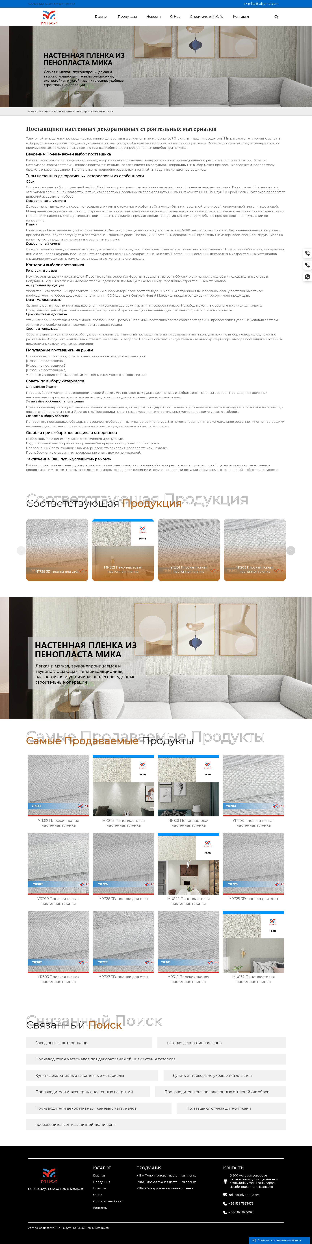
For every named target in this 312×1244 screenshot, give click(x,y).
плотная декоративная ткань (194, 1043)
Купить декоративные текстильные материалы (79, 1075)
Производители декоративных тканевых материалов (86, 1108)
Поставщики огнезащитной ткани (218, 1108)
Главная (32, 111)
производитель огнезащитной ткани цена (75, 1124)
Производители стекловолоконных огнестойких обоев (216, 1092)
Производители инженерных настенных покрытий (84, 1092)
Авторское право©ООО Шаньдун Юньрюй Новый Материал (68, 1228)
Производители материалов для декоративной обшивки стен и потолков (105, 1059)
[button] (290, 550)
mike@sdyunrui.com (263, 3)
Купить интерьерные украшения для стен (212, 1075)
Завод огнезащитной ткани (61, 1043)
